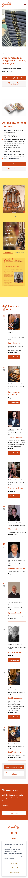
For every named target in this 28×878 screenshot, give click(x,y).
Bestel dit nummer (14, 164)
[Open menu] (25, 4)
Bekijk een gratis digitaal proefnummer (14, 83)
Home (14, 838)
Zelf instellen (14, 863)
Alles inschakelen (14, 872)
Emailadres (5, 805)
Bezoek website (14, 357)
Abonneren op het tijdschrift (14, 78)
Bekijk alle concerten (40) (14, 767)
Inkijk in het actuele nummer (14, 169)
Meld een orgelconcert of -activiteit (14, 773)
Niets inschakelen (14, 868)
